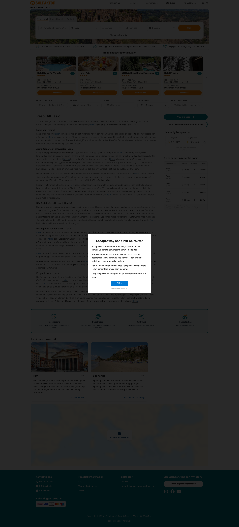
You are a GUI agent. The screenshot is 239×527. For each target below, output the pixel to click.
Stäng (119, 283)
